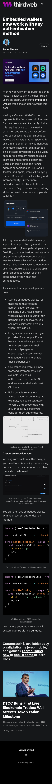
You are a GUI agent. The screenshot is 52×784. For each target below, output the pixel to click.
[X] (26, 755)
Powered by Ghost (26, 762)
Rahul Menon (10, 49)
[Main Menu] (47, 4)
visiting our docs (31, 630)
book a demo (24, 655)
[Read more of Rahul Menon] (6, 42)
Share (44, 46)
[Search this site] (42, 4)
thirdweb (22, 750)
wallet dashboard (17, 471)
